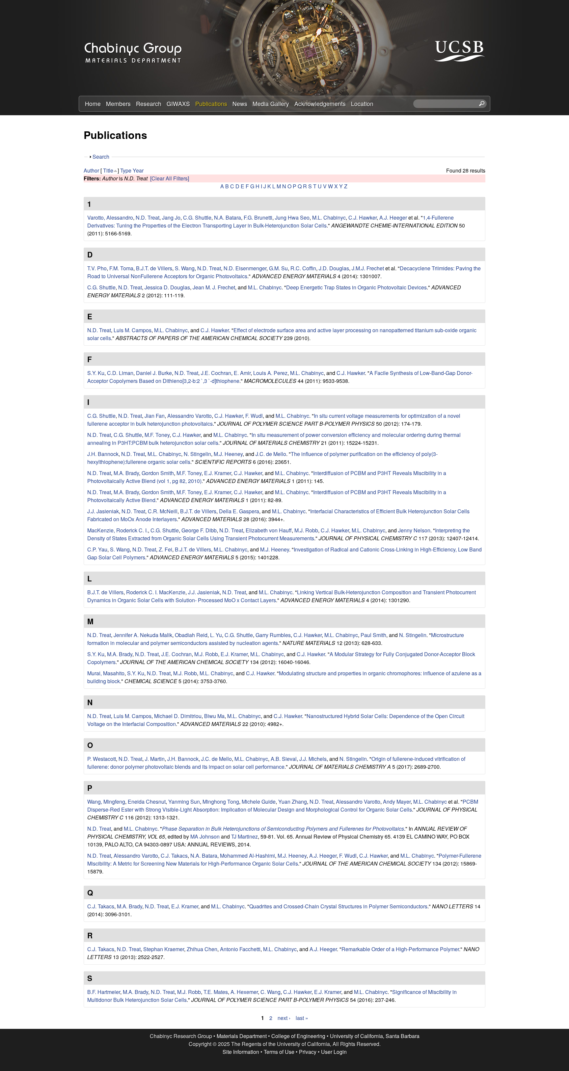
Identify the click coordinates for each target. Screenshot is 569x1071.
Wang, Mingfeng (106, 801)
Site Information (241, 1052)
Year (138, 170)
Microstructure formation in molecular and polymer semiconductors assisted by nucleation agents (275, 639)
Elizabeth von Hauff (269, 530)
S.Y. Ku (95, 373)
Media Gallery (271, 103)
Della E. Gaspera (239, 511)
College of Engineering (298, 1036)
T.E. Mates (215, 992)
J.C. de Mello (271, 454)
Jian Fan (155, 415)
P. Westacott (101, 759)
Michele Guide (259, 801)
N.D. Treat (147, 217)
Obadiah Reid (191, 635)
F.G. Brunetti (258, 217)
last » (302, 1018)
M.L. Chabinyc (329, 217)
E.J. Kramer (217, 473)
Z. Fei (165, 549)
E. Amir (242, 373)
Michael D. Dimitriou (178, 716)
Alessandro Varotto (189, 415)
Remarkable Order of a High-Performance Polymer (400, 949)
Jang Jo (171, 217)
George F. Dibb (199, 530)
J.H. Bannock (103, 454)
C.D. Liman (120, 373)
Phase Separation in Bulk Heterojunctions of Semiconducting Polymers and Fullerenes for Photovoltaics (283, 828)
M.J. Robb (306, 530)
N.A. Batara (227, 217)
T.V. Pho (97, 268)
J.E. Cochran (216, 373)
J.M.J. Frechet (368, 268)
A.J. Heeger (393, 217)
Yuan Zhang (292, 801)
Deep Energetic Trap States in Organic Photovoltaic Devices (356, 287)
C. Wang (270, 992)
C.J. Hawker (362, 217)
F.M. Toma (121, 268)
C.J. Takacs (174, 855)
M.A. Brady (126, 473)
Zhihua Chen (202, 949)
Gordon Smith (158, 473)
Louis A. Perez (270, 373)
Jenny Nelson (414, 530)
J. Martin (155, 759)
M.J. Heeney (228, 454)
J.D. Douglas (334, 268)
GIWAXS (178, 103)
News (239, 103)
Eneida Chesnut (147, 801)
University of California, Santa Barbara (375, 1036)
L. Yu (216, 635)
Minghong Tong (221, 801)
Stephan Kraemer (163, 949)
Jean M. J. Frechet (214, 287)
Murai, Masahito (105, 673)
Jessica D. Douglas (167, 287)
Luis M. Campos (132, 330)
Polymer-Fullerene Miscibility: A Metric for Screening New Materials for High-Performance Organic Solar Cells (284, 859)
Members (118, 103)
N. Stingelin (197, 454)
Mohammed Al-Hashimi (247, 855)
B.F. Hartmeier (103, 992)
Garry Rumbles (273, 635)
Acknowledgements (320, 103)
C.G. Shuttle (197, 217)
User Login (334, 1052)
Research (148, 103)
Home (93, 103)
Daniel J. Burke (154, 373)
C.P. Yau (97, 549)
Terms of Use (279, 1052)
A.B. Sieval (284, 759)
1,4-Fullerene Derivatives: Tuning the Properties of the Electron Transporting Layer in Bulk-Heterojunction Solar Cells (270, 221)
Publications (211, 103)
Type (125, 170)
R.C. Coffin (303, 268)
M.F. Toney (157, 435)
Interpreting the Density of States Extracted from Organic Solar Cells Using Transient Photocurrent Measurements (278, 534)
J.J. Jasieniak (103, 511)
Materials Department (242, 1036)
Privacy (307, 1052)
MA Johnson (205, 836)
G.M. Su (278, 268)
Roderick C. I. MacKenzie (155, 592)
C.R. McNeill (162, 511)
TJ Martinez (244, 836)
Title (108, 170)
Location (362, 103)
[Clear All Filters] (169, 178)
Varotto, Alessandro (110, 217)
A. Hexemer (244, 992)
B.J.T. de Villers (154, 268)
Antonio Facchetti (240, 949)
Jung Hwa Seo (292, 217)
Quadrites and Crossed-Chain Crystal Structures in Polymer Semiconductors (338, 906)
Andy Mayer (397, 801)
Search (101, 156)
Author (91, 170)
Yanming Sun (184, 801)
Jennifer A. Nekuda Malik (143, 635)
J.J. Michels (313, 759)
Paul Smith (373, 635)
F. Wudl (254, 415)
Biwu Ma (214, 716)
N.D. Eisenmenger (245, 268)
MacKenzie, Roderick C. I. (117, 530)
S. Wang (185, 268)
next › (284, 1018)
